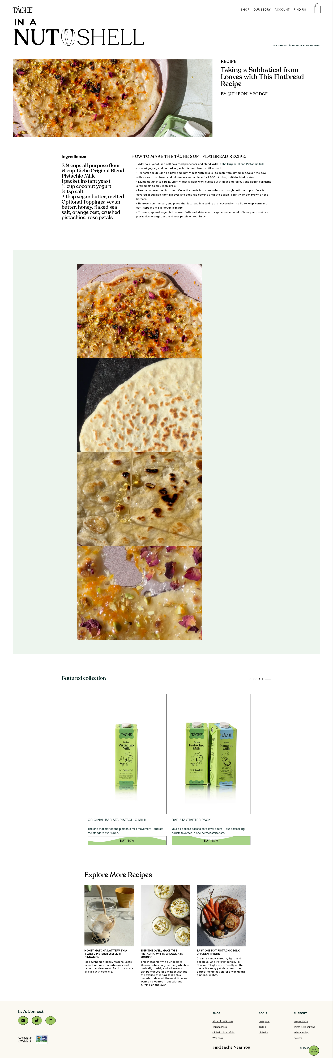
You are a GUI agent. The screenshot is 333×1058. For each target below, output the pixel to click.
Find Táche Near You (231, 1047)
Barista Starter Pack (191, 820)
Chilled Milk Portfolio (223, 1033)
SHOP (245, 9)
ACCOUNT (282, 9)
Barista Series (219, 1027)
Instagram (264, 1022)
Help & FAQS (301, 1022)
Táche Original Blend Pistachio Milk (241, 164)
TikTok (262, 1027)
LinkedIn (263, 1033)
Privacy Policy (301, 1033)
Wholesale (217, 1038)
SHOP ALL (257, 679)
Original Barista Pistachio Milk (117, 820)
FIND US (300, 9)
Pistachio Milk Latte (222, 1022)
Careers (298, 1038)
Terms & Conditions (304, 1027)
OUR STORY (262, 9)
